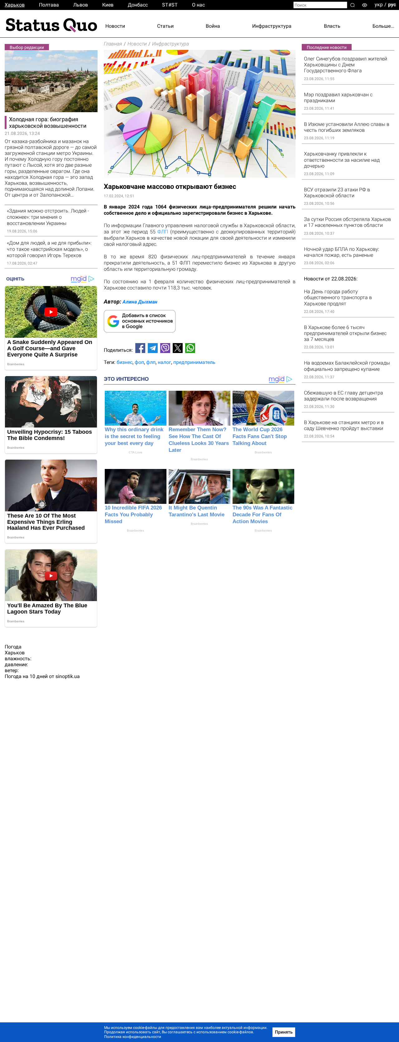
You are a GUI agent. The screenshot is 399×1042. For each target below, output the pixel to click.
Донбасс (138, 5)
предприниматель (194, 362)
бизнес (124, 362)
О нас (198, 5)
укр (379, 4)
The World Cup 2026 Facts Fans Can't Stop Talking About (260, 436)
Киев (107, 5)
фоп (139, 362)
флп (151, 362)
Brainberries (199, 459)
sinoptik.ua (67, 676)
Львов (80, 5)
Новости (115, 26)
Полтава (49, 5)
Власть (332, 26)
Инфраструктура (271, 26)
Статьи (165, 26)
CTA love (135, 452)
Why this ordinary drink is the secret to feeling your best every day (134, 436)
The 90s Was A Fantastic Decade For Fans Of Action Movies (262, 514)
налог (164, 362)
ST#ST (170, 5)
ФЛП (162, 232)
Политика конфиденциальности (132, 1037)
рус (392, 4)
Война (213, 26)
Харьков (15, 5)
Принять (284, 1032)
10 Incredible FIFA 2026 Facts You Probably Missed (133, 514)
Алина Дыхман (140, 302)
